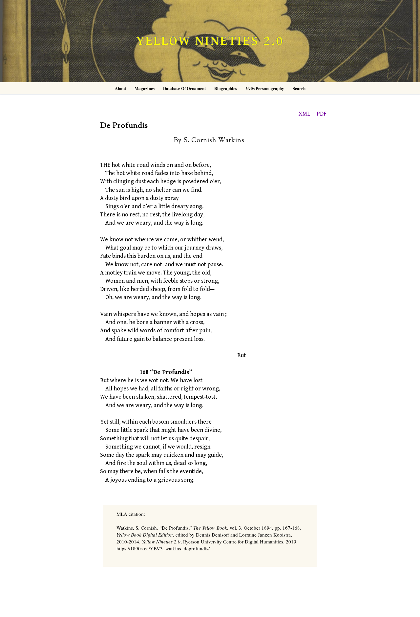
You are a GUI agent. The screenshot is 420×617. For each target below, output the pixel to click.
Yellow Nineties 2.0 (210, 41)
